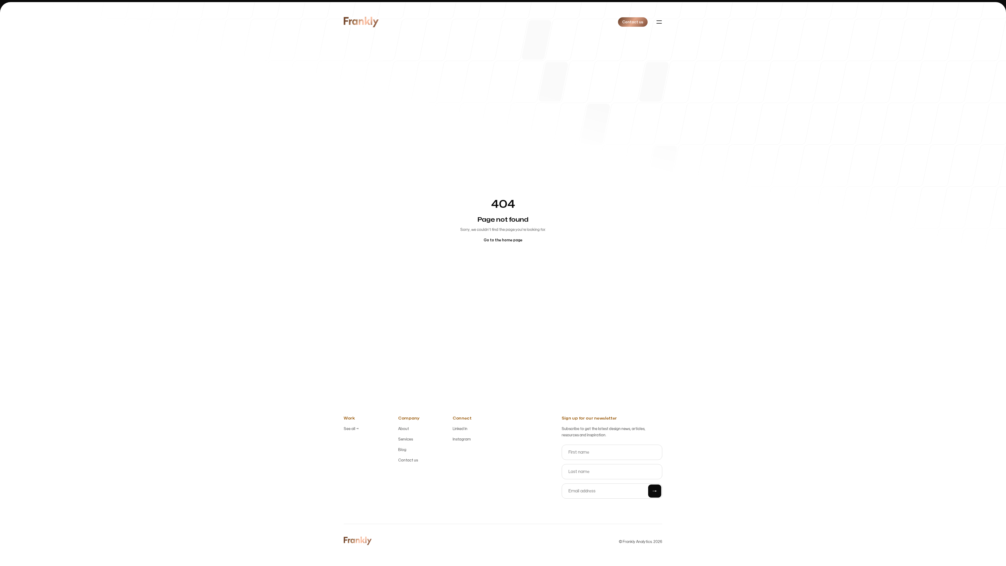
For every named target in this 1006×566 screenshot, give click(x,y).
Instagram (462, 439)
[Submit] (654, 491)
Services (405, 439)
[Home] (361, 22)
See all (351, 429)
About (403, 429)
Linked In (460, 429)
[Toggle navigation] (659, 22)
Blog (402, 449)
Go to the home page (503, 240)
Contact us (408, 460)
